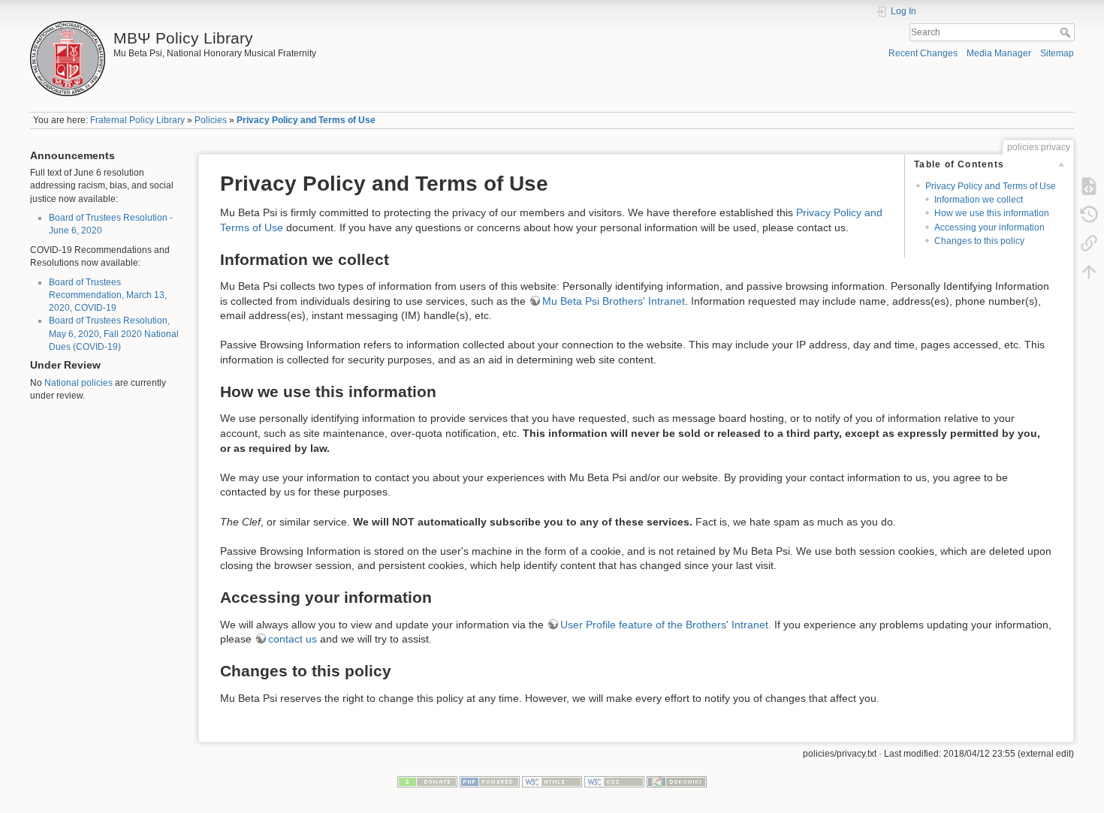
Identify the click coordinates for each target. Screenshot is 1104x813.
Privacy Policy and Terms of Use (306, 120)
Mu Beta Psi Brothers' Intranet (613, 301)
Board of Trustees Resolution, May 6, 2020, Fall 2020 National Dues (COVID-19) (114, 333)
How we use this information (991, 213)
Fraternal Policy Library (137, 120)
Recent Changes (923, 53)
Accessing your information (989, 227)
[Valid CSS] (614, 781)
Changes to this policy (979, 241)
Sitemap (1057, 53)
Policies (211, 120)
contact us (292, 639)
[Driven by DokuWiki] (677, 781)
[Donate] (427, 781)
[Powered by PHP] (490, 781)
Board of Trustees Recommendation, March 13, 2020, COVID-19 (108, 295)
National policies (78, 383)
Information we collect (978, 199)
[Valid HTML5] (552, 781)
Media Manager (999, 53)
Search (1067, 32)
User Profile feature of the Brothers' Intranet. (665, 625)
